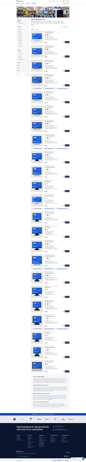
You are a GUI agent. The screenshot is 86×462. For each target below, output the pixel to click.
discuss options (61, 405)
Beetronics (20, 1)
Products (18, 3)
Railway (29, 445)
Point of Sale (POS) (42, 442)
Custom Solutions (34, 3)
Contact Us (52, 442)
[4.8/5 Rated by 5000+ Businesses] (19, 456)
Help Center (52, 436)
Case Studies (64, 436)
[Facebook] (66, 452)
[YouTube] (68, 452)
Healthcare (29, 447)
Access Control (41, 446)
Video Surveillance (42, 445)
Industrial (29, 436)
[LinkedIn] (67, 452)
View (63, 56)
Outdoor (40, 436)
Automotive (29, 444)
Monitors (18, 436)
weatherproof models (51, 398)
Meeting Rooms (41, 444)
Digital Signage (41, 443)
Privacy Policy (64, 442)
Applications (28, 3)
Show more (32, 24)
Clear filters (37, 29)
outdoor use (50, 399)
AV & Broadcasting (30, 446)
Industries (22, 3)
